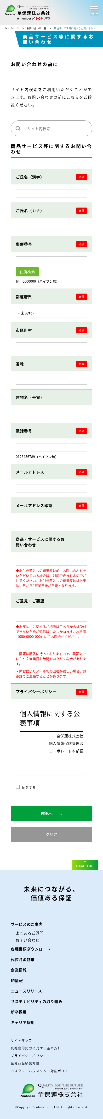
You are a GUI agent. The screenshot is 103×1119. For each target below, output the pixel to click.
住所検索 (27, 272)
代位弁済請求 (23, 959)
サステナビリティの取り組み (36, 1001)
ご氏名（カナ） (30, 210)
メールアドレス (30, 472)
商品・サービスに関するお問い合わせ (40, 542)
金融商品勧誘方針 (25, 1063)
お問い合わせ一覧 (36, 28)
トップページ (12, 28)
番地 (20, 363)
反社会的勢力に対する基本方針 (36, 1048)
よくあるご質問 (29, 933)
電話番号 (24, 431)
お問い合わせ (28, 940)
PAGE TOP (85, 866)
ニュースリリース (26, 991)
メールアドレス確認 (34, 505)
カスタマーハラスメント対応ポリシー (41, 1070)
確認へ (47, 813)
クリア (51, 834)
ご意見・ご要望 (31, 601)
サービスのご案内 (27, 924)
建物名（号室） (30, 397)
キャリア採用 (23, 1022)
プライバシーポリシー (36, 691)
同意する (28, 787)
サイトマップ (21, 1040)
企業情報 (19, 970)
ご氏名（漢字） (30, 177)
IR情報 (17, 980)
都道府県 (24, 296)
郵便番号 (24, 244)
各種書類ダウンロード (31, 949)
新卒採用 (19, 1012)
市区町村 (24, 330)
